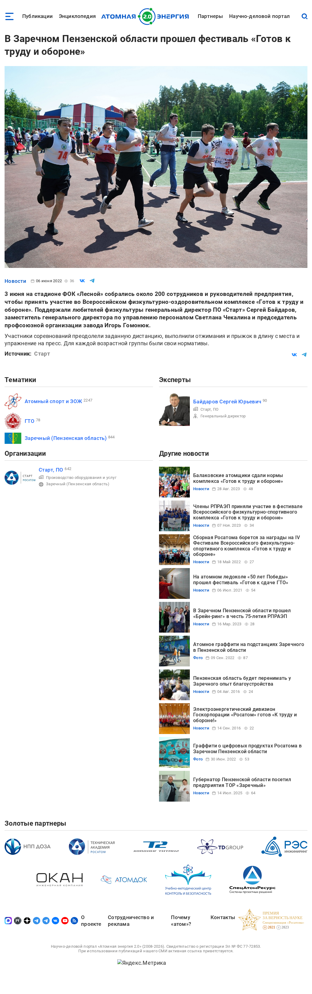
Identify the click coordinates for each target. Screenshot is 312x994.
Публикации (37, 16)
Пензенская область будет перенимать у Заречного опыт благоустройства (242, 681)
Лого (147, 16)
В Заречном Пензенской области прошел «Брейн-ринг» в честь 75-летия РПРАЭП (242, 613)
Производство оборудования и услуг (81, 477)
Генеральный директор (223, 416)
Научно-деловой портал (259, 16)
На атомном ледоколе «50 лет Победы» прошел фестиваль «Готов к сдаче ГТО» (241, 579)
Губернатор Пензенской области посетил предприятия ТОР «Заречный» (242, 782)
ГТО (29, 421)
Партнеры (210, 16)
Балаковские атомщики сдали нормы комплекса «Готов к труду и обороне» (238, 478)
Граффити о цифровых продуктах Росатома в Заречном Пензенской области (247, 748)
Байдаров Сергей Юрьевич (227, 402)
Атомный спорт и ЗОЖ (53, 401)
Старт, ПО (209, 409)
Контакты (223, 917)
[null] (82, 280)
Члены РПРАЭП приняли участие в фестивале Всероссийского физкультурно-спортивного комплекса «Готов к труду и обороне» (248, 512)
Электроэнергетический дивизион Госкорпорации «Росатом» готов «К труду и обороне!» (245, 714)
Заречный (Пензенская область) (66, 438)
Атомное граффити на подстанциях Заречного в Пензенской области (248, 647)
